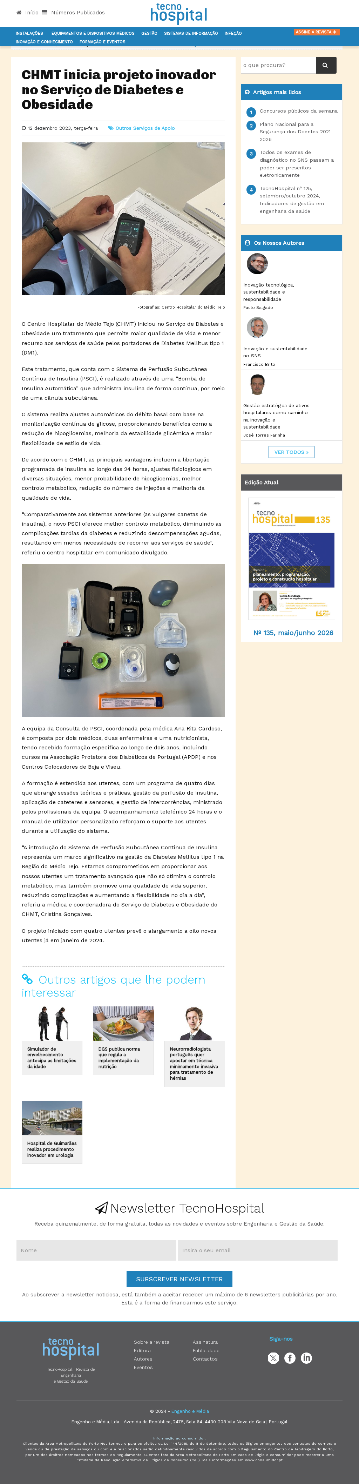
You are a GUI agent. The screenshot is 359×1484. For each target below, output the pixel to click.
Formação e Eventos (103, 42)
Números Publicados (77, 12)
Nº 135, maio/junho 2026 (293, 633)
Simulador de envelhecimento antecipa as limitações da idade (51, 1057)
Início (31, 12)
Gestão (149, 33)
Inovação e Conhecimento (44, 42)
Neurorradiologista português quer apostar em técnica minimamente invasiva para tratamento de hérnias (194, 1063)
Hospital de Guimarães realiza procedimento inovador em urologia (52, 1149)
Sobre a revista (151, 1342)
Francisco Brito (259, 364)
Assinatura (205, 1342)
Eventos (143, 1367)
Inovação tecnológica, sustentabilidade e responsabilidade (268, 292)
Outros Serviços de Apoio (145, 128)
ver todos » (292, 452)
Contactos (205, 1359)
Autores (143, 1359)
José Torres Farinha (264, 435)
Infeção (233, 33)
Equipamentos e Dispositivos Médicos (93, 33)
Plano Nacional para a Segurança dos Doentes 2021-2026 (296, 131)
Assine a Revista (314, 32)
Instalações (29, 33)
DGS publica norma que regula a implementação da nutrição (119, 1057)
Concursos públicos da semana (299, 111)
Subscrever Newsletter (179, 1279)
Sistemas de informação (191, 33)
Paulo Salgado (258, 307)
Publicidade (206, 1350)
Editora (142, 1350)
